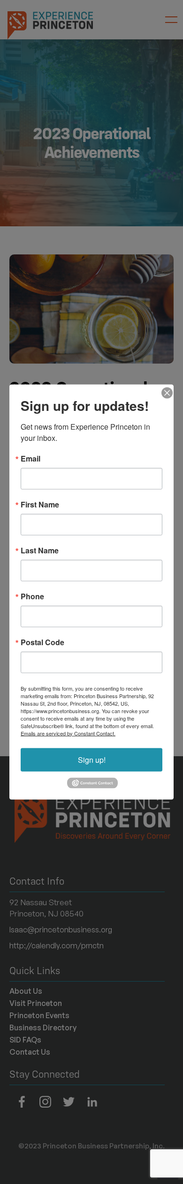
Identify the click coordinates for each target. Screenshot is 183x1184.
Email (30, 458)
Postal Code (42, 642)
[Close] (165, 392)
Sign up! (92, 759)
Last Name (40, 550)
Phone (32, 596)
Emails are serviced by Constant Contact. (68, 733)
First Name (40, 504)
